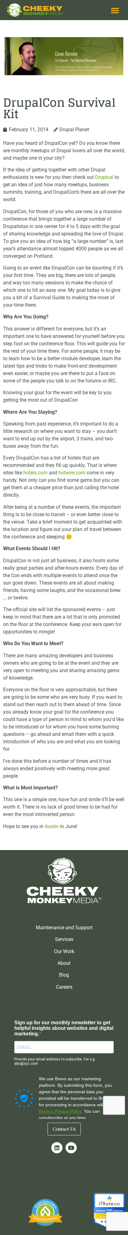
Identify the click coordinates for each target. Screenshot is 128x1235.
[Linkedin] (56, 1147)
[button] (114, 10)
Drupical (104, 177)
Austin (52, 826)
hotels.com (35, 473)
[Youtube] (71, 1147)
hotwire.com (71, 473)
